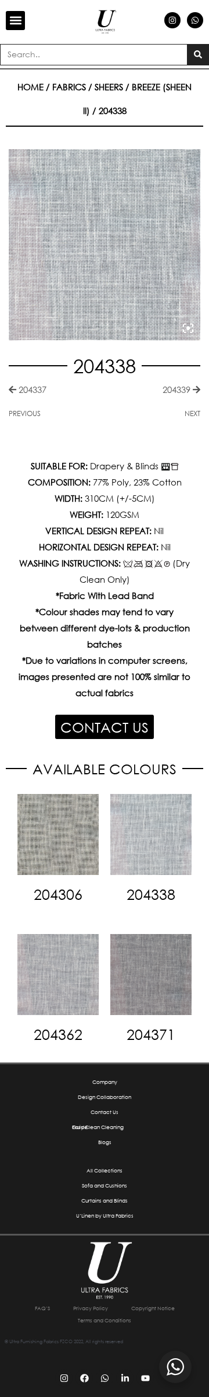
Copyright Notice (153, 1308)
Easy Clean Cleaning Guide (98, 1127)
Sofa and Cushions (104, 1185)
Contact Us (104, 1112)
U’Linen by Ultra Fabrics (105, 1215)
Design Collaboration (104, 1097)
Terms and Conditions (104, 1320)
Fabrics (69, 87)
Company (104, 1082)
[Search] (197, 55)
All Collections (104, 1170)
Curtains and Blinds (104, 1200)
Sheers (109, 87)
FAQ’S (42, 1308)
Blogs (104, 1142)
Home (30, 87)
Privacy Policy (90, 1308)
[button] (15, 20)
